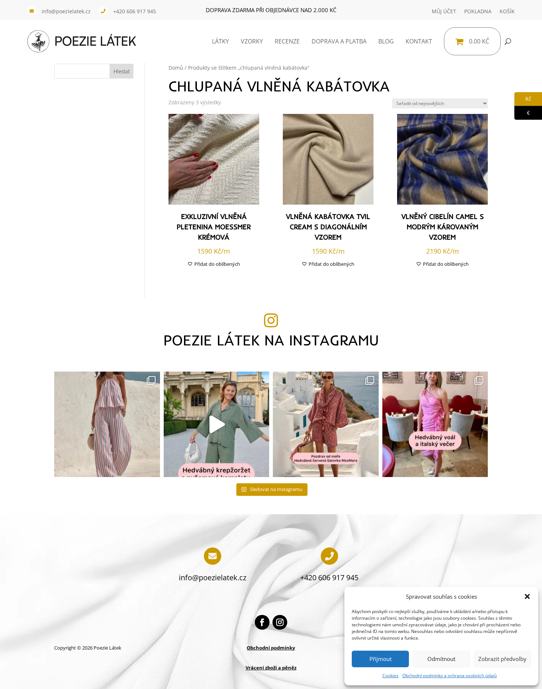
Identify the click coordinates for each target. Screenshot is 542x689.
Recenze (287, 41)
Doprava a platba (339, 41)
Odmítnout (441, 658)
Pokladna (477, 11)
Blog (386, 41)
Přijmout (380, 658)
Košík (507, 11)
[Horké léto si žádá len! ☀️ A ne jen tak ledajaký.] (107, 424)
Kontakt (419, 41)
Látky (220, 41)
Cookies (390, 675)
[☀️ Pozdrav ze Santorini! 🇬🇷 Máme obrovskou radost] (326, 424)
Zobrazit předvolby (502, 658)
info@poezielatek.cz (66, 11)
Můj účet (444, 11)
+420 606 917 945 (134, 11)
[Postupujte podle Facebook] (262, 622)
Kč (522, 98)
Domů (175, 67)
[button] (527, 596)
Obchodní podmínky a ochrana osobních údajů (449, 675)
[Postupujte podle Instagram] (279, 622)
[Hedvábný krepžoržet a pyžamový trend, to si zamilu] (217, 424)
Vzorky (252, 41)
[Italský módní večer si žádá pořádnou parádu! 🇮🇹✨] (435, 424)
